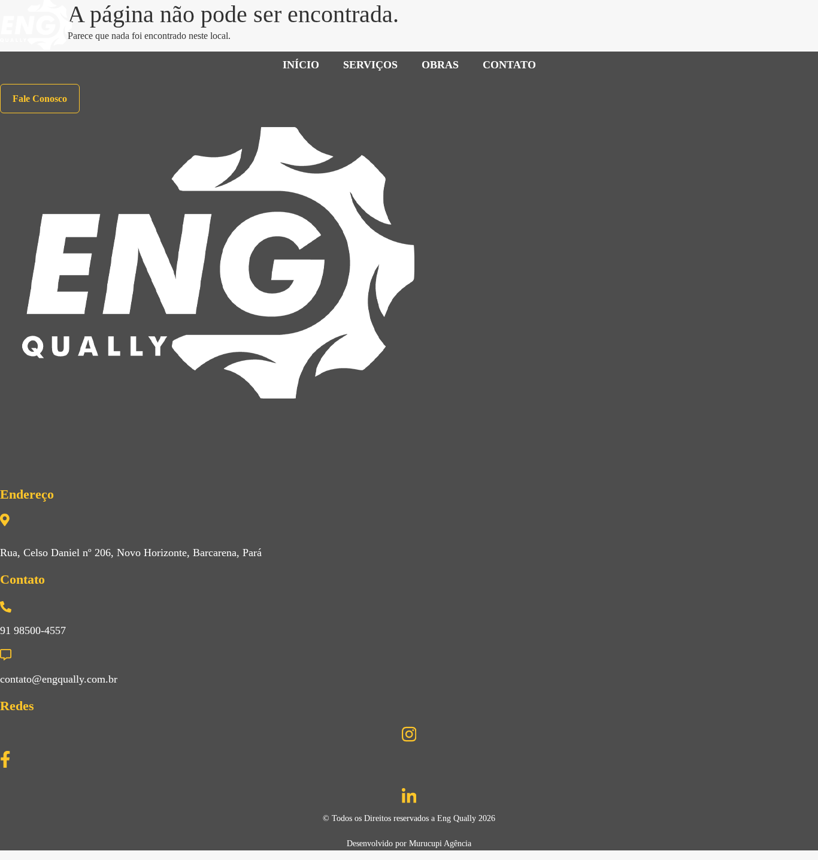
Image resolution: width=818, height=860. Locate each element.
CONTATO (509, 65)
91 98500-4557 (33, 630)
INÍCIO (301, 65)
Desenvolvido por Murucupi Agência (409, 843)
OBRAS (440, 65)
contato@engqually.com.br (58, 679)
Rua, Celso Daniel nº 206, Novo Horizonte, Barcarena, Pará (131, 553)
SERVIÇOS (370, 65)
